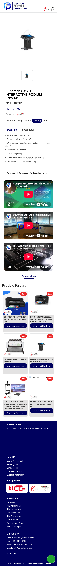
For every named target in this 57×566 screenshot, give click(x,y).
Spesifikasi (28, 129)
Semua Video (29, 276)
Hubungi (37, 120)
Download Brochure (15, 325)
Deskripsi (12, 129)
